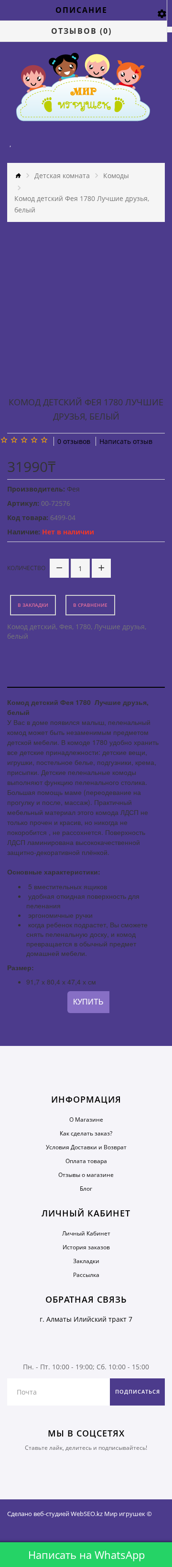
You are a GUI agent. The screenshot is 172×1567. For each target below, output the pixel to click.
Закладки (86, 1261)
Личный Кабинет (86, 1233)
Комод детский (31, 626)
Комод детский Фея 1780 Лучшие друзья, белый (81, 204)
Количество (26, 568)
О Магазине (86, 1119)
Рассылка (86, 1275)
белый (17, 636)
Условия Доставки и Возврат (86, 1147)
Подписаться (137, 1391)
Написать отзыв (125, 441)
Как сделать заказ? (86, 1133)
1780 (83, 626)
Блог (86, 1189)
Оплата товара (86, 1161)
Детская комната (62, 175)
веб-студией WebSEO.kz (68, 1513)
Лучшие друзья (119, 626)
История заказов (86, 1247)
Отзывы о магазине (86, 1175)
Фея (65, 626)
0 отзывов (73, 441)
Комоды (116, 175)
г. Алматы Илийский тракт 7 (86, 1319)
